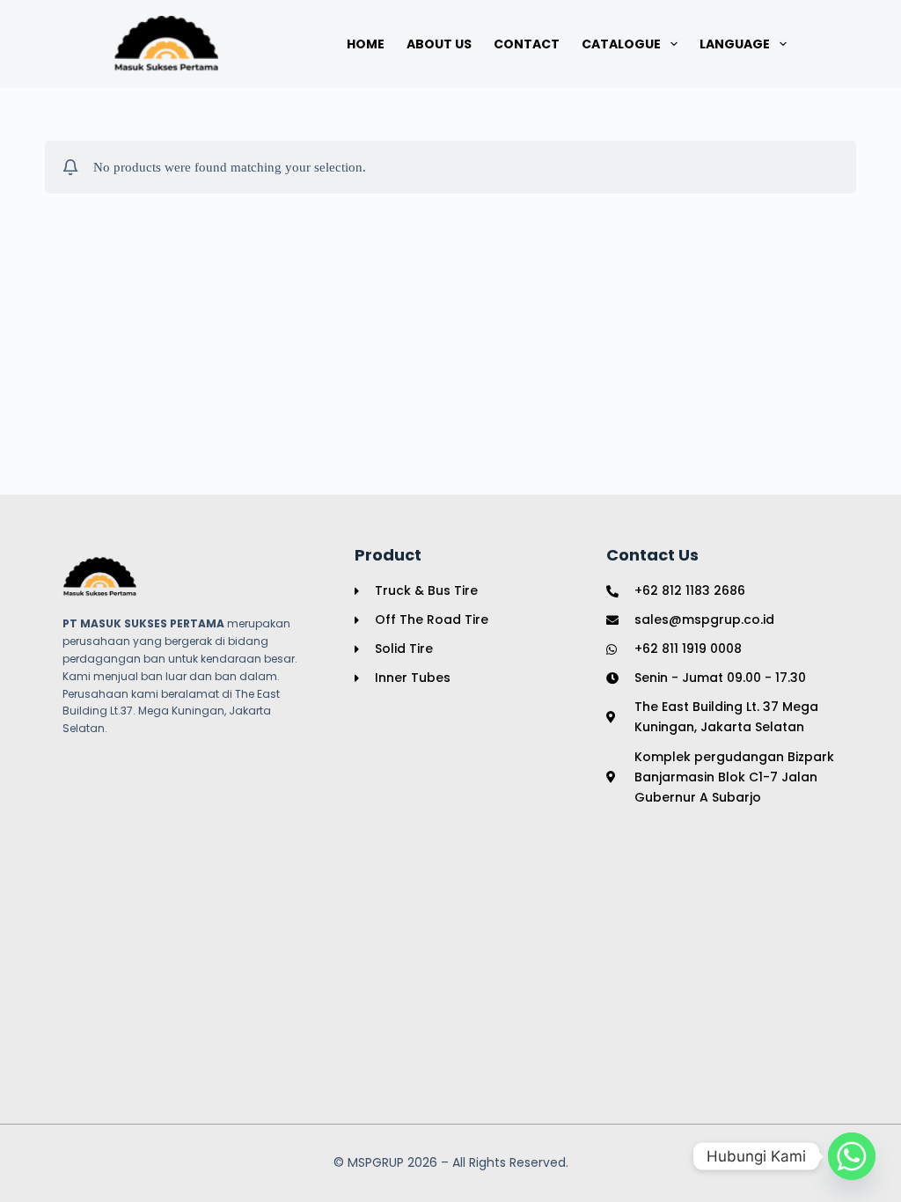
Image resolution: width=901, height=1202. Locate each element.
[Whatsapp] (851, 1156)
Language (735, 44)
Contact (527, 44)
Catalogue (621, 44)
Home (366, 44)
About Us (439, 44)
